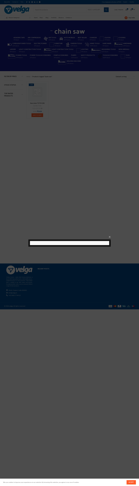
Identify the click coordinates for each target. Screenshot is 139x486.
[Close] (109, 236)
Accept (131, 482)
